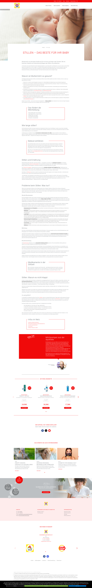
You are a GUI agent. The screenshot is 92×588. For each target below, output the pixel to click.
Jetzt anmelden (46, 492)
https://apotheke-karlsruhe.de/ (24, 515)
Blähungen (29, 172)
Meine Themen (48, 5)
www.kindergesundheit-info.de (37, 151)
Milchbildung (58, 298)
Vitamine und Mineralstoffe (34, 164)
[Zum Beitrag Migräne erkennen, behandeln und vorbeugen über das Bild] (46, 454)
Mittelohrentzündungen (47, 90)
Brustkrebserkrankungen (29, 98)
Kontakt (32, 560)
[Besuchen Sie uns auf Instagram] (47, 556)
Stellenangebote (37, 560)
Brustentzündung (26, 242)
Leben (16, 461)
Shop (64, 1)
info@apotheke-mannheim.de (46, 541)
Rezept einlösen (73, 1)
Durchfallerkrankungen (38, 90)
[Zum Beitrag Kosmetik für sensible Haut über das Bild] (67, 454)
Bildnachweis (59, 560)
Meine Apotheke (57, 5)
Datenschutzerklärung (51, 560)
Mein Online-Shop (74, 5)
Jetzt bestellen (24, 407)
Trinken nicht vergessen (27, 167)
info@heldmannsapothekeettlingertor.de (25, 514)
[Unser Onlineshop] (62, 548)
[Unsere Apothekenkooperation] (30, 548)
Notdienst (67, 1)
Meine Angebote (65, 5)
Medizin (38, 461)
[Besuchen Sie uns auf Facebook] (44, 556)
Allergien (24, 96)
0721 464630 (59, 1)
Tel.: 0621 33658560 (46, 538)
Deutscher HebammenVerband (33, 322)
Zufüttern (40, 297)
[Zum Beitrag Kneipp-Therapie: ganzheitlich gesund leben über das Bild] (24, 454)
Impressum (44, 560)
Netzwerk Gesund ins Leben (33, 327)
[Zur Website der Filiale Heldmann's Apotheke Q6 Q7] (46, 531)
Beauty (59, 461)
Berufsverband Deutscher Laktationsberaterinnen (36, 323)
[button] (78, 396)
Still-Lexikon (30, 326)
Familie (43, 47)
